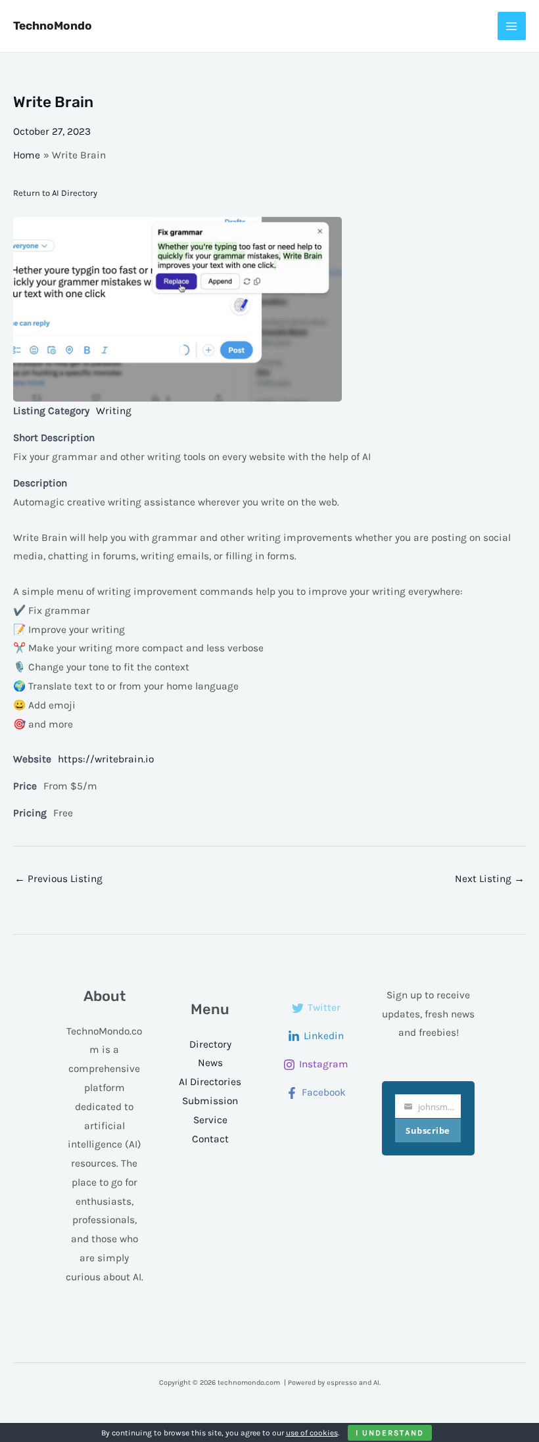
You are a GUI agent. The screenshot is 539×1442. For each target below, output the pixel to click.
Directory (210, 1044)
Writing (113, 411)
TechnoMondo (52, 25)
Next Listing (490, 879)
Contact (210, 1139)
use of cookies (312, 1432)
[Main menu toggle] (512, 26)
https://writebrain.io (106, 759)
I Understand (390, 1432)
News (210, 1063)
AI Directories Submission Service (210, 1101)
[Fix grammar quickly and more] (269, 309)
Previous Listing (58, 879)
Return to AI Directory (55, 193)
